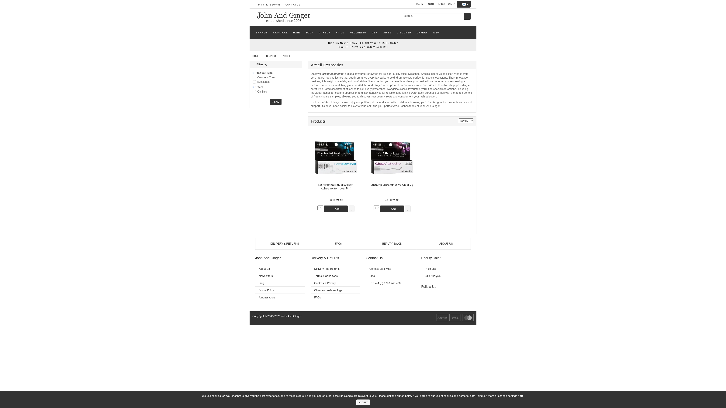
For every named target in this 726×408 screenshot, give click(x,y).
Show (275, 102)
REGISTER (430, 3)
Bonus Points (446, 3)
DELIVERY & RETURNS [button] (284, 243)
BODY (309, 32)
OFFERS (422, 32)
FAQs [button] (338, 243)
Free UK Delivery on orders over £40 (363, 46)
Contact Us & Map (380, 268)
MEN (375, 32)
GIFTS (387, 32)
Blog (261, 283)
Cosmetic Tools (266, 77)
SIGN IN (419, 3)
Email (372, 276)
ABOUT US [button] (446, 243)
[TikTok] (465, 296)
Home (255, 55)
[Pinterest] (457, 296)
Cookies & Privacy (325, 283)
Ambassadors (267, 297)
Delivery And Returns (327, 268)
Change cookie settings (328, 290)
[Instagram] (450, 296)
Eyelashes (263, 81)
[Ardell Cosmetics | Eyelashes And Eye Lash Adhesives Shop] (283, 17)
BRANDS (262, 32)
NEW (436, 32)
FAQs (317, 297)
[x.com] (442, 296)
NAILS (340, 32)
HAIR (296, 32)
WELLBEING (358, 32)
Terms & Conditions (326, 276)
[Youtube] (434, 296)
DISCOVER (404, 32)
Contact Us (292, 4)
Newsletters (266, 276)
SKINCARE (280, 32)
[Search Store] (467, 16)
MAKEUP (324, 32)
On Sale (262, 91)
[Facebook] (427, 296)
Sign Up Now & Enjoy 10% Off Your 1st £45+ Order (363, 42)
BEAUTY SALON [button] (392, 243)
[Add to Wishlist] (351, 209)
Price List (430, 268)
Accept (363, 402)
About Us (264, 268)
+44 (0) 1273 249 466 (269, 4)
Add (337, 209)
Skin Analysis (433, 276)
